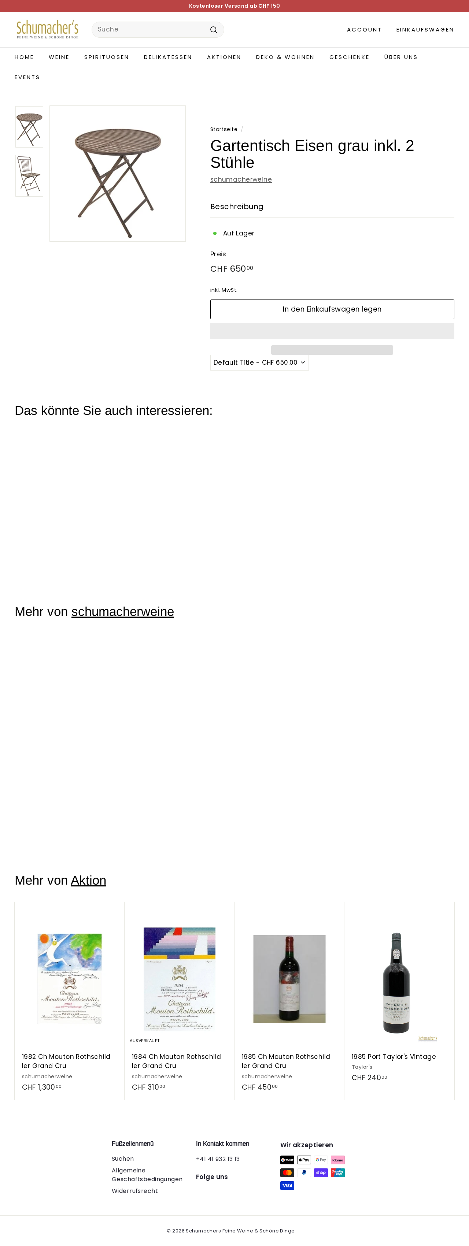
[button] (332, 331)
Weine (59, 57)
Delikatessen (168, 57)
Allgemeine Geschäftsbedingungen (147, 1174)
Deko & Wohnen (285, 57)
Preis (218, 254)
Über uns (401, 57)
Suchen (123, 1158)
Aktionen (224, 57)
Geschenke (349, 57)
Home (24, 57)
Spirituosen (106, 57)
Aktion (88, 880)
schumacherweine (241, 179)
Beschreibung (237, 206)
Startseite (223, 129)
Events (27, 77)
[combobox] (158, 30)
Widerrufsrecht (135, 1191)
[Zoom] (117, 173)
